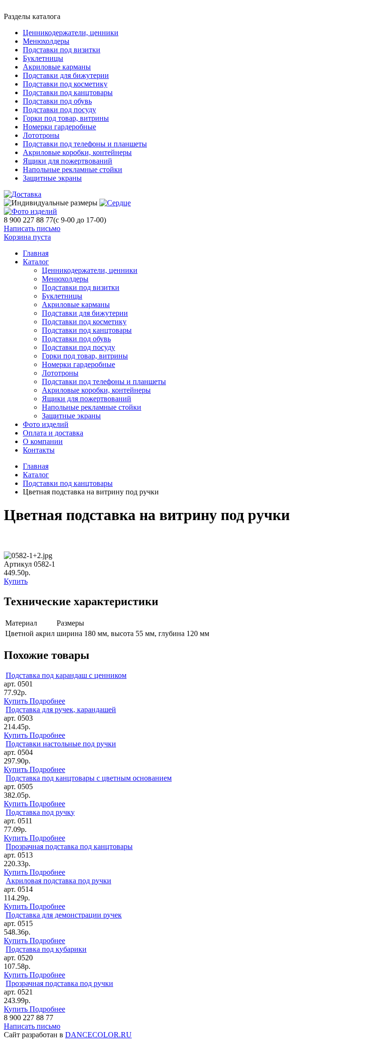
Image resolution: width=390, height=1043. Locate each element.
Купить (16, 581)
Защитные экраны (52, 178)
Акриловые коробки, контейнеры (77, 152)
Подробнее (47, 701)
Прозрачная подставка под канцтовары (69, 846)
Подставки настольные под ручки (61, 744)
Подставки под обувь (57, 101)
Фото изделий (45, 424)
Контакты (39, 450)
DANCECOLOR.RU (98, 1035)
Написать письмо (32, 228)
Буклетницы (43, 58)
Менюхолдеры (46, 41)
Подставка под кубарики (46, 949)
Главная (36, 466)
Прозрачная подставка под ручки (59, 983)
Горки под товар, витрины (66, 118)
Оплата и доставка (53, 433)
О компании (43, 441)
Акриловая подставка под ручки (58, 881)
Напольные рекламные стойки (72, 169)
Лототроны (41, 135)
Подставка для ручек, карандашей (61, 709)
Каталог (36, 262)
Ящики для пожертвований (67, 161)
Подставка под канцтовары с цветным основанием (89, 778)
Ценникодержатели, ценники (70, 33)
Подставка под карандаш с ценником (66, 675)
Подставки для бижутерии (66, 75)
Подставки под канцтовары (68, 92)
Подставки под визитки (61, 50)
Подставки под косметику (65, 84)
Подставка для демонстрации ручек (64, 915)
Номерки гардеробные (59, 127)
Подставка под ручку (40, 812)
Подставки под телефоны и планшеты (85, 144)
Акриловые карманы (57, 67)
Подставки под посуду (59, 110)
